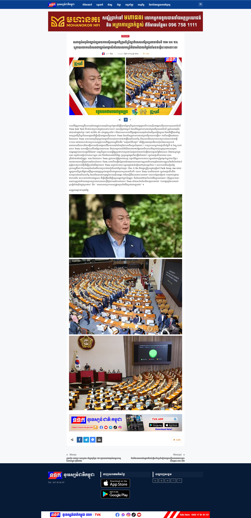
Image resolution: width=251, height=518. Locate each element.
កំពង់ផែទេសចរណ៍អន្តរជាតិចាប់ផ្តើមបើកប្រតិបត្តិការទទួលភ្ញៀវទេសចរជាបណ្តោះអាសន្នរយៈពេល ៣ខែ (158, 460)
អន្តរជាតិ (99, 5)
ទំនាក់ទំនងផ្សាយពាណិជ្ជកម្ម (159, 5)
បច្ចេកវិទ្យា (129, 5)
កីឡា (119, 5)
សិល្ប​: (110, 5)
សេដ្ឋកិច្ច (141, 5)
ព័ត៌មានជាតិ (87, 5)
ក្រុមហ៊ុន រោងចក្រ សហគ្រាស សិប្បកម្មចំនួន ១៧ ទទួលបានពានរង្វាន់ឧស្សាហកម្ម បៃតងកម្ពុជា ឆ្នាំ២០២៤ (93, 460)
